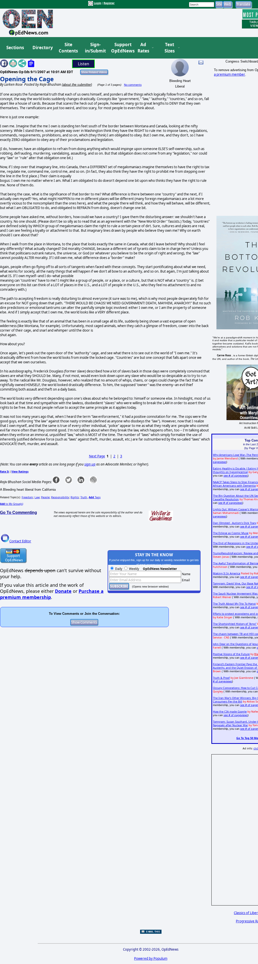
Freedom (27, 497)
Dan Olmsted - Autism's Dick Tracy (234, 523)
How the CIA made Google (230, 711)
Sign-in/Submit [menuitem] (95, 48)
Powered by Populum (150, 958)
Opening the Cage (27, 79)
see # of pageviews (235, 475)
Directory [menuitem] (42, 47)
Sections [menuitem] (15, 47)
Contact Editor (20, 541)
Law (37, 497)
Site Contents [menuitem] (68, 48)
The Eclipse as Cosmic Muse (230, 533)
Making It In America (226, 573)
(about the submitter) (77, 84)
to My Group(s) (11, 504)
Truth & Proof (221, 678)
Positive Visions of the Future (231, 654)
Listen (83, 64)
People (45, 497)
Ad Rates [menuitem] (143, 48)
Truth (83, 497)
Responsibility (60, 497)
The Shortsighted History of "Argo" (234, 624)
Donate (63, 591)
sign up (89, 464)
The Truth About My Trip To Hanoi (234, 603)
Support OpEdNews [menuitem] (121, 48)
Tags (95, 497)
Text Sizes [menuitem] (170, 48)
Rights (75, 497)
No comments (133, 84)
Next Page (97, 456)
